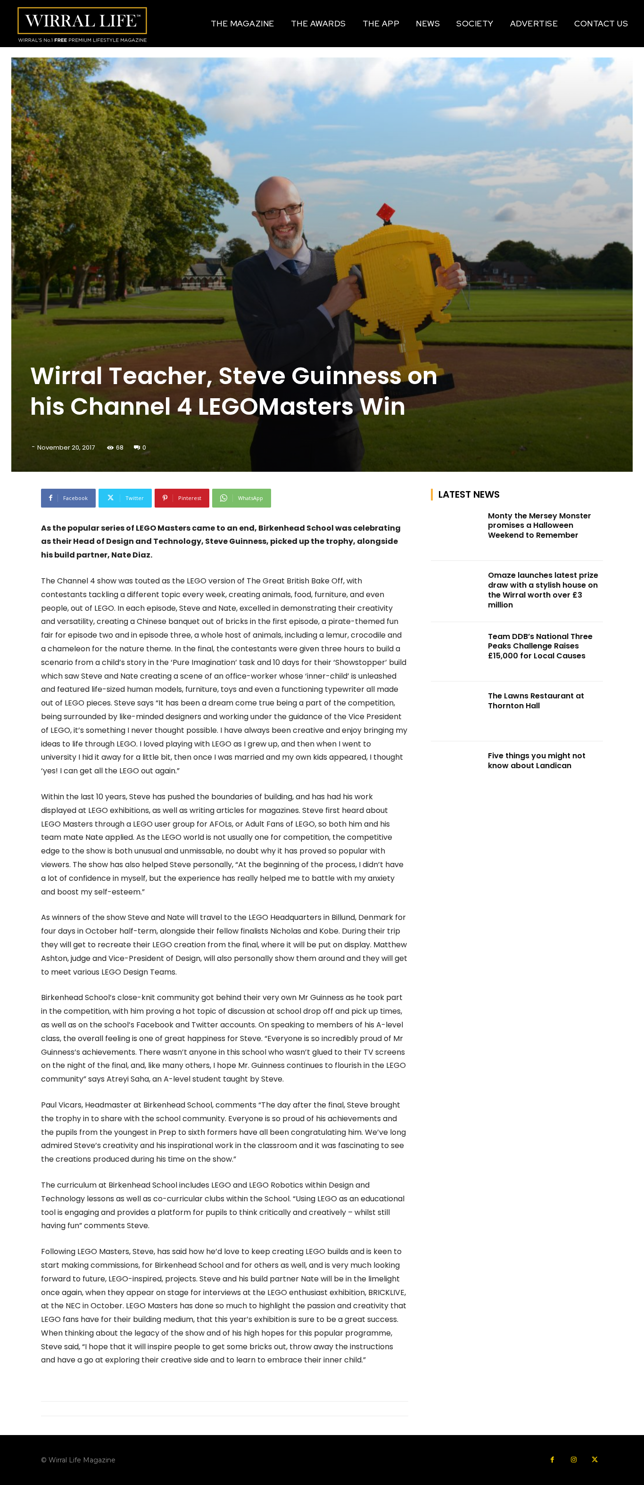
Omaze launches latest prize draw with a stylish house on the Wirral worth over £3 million (543, 590)
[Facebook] (552, 1460)
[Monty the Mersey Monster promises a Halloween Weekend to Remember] (457, 531)
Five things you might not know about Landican (537, 760)
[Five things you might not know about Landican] (457, 771)
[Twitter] (594, 1460)
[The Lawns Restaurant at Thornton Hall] (457, 711)
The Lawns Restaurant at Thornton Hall (536, 700)
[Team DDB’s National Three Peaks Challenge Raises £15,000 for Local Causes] (457, 652)
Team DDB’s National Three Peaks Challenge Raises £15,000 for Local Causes (540, 646)
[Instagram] (573, 1460)
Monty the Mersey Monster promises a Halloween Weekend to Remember (539, 525)
